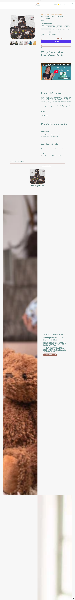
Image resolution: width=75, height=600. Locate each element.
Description (43, 47)
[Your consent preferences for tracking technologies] (73, 598)
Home (42, 14)
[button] (67, 4)
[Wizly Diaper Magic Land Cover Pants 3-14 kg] (37, 176)
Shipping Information (18, 161)
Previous (10, 27)
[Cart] (69, 4)
